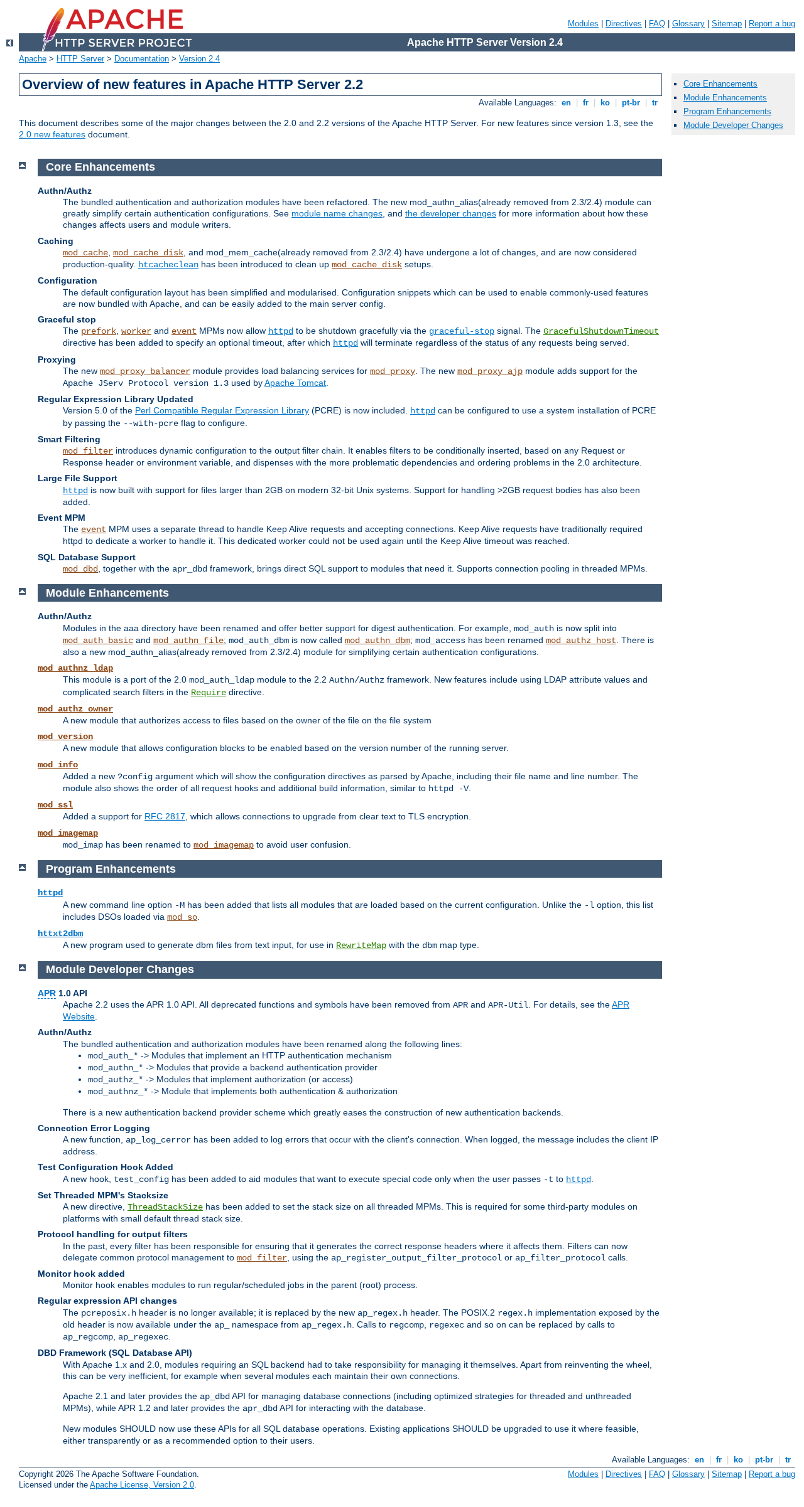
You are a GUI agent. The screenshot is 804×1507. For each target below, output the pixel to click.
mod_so (182, 917)
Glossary (688, 23)
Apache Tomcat (295, 383)
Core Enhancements (720, 83)
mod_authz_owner (75, 709)
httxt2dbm (60, 934)
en (566, 102)
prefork (98, 331)
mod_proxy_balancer (145, 371)
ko (605, 102)
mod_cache (85, 253)
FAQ (657, 23)
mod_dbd (80, 569)
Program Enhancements (727, 111)
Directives (624, 23)
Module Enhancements (725, 97)
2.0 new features (52, 134)
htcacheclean (168, 265)
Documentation (141, 58)
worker (136, 331)
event (184, 331)
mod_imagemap (68, 833)
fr (585, 102)
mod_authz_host (581, 641)
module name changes (337, 213)
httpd (280, 331)
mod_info (58, 765)
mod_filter (88, 451)
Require (208, 693)
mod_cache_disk (148, 253)
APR (47, 993)
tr (654, 102)
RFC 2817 (164, 816)
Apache (32, 58)
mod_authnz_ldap (75, 668)
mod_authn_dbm (377, 641)
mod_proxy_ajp (490, 371)
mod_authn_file (188, 641)
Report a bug (772, 23)
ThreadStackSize (165, 1207)
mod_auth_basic (98, 641)
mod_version (65, 737)
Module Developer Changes (733, 125)
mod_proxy (392, 371)
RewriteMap (361, 945)
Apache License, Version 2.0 (142, 1484)
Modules (583, 23)
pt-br (631, 102)
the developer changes (450, 213)
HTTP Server (80, 58)
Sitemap (727, 23)
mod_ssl (55, 805)
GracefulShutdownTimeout (601, 331)
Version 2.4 (199, 58)
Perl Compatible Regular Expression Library (222, 410)
